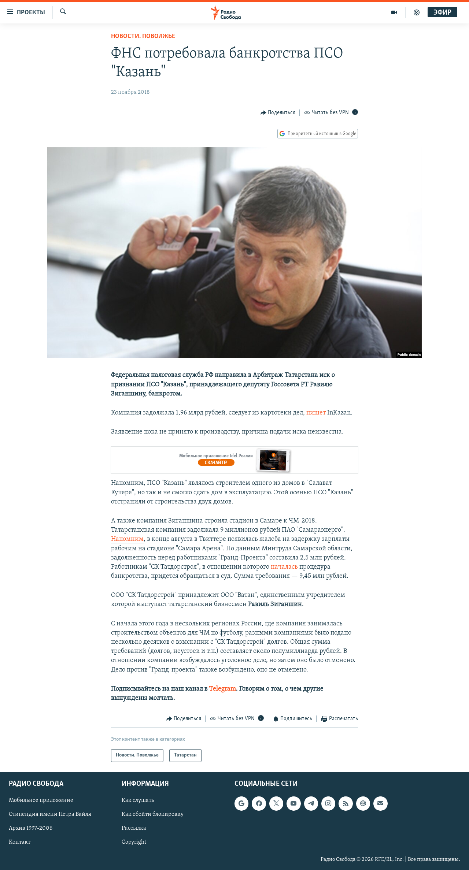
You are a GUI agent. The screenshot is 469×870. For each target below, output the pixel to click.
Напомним (127, 539)
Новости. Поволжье (143, 36)
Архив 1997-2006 (30, 828)
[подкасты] (417, 12)
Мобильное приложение (41, 800)
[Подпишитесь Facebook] (259, 803)
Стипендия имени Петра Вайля (50, 814)
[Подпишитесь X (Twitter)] (276, 803)
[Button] (278, 113)
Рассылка (134, 828)
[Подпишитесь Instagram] (328, 803)
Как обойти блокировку (153, 814)
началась (285, 567)
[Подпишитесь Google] (241, 803)
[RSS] (345, 803)
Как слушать (138, 800)
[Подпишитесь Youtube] (293, 803)
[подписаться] (380, 803)
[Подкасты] (363, 803)
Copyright (134, 842)
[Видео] (394, 12)
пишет (316, 413)
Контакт (19, 842)
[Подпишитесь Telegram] (311, 803)
